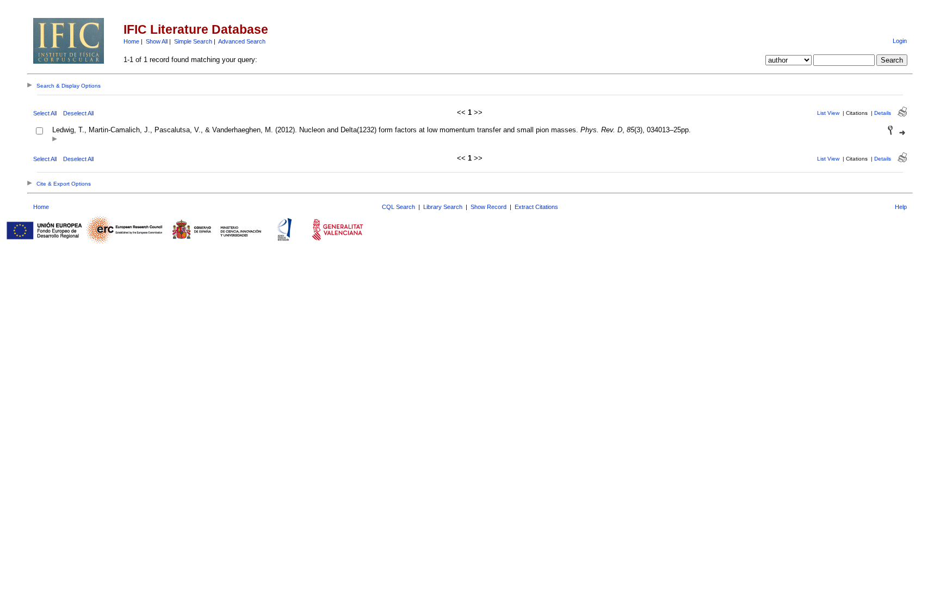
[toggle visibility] (54, 140)
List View (828, 113)
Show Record (488, 207)
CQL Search (398, 207)
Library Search (442, 207)
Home (131, 41)
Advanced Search (241, 41)
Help (901, 207)
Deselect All (78, 113)
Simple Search (193, 41)
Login (900, 41)
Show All (157, 41)
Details (882, 113)
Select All (45, 113)
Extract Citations (536, 207)
